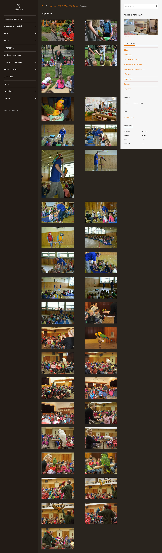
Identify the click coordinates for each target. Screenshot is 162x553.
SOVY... (126, 50)
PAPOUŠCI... (128, 55)
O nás (6, 41)
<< (126, 103)
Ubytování (127, 36)
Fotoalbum (9, 48)
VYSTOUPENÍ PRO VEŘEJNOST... (135, 69)
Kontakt (7, 98)
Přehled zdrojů (129, 117)
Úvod (6, 33)
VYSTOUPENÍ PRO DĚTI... (68, 6)
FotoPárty (8, 91)
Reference (8, 77)
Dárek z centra (11, 70)
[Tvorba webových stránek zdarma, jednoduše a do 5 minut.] (17, 110)
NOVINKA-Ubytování (13, 26)
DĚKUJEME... (128, 74)
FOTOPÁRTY (128, 79)
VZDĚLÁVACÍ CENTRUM (13, 19)
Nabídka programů (13, 55)
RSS (21, 110)
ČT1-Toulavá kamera (13, 62)
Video (6, 84)
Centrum (127, 84)
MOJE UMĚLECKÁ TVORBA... (133, 64)
